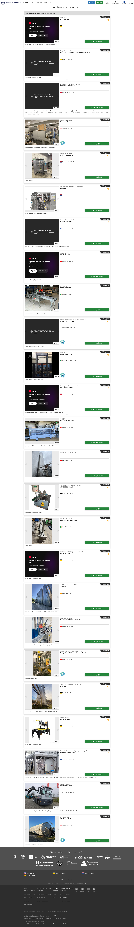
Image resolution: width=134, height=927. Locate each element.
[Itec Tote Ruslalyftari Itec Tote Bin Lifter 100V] (42, 531)
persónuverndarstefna (49, 923)
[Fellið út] (67, 46)
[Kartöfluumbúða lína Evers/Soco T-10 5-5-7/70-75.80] (42, 630)
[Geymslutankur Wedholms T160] (42, 829)
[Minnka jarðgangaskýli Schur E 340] (42, 132)
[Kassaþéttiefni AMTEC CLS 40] (42, 730)
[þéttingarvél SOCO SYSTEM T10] (42, 298)
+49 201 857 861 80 (90, 873)
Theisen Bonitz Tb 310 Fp (68, 883)
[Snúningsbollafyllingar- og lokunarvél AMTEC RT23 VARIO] (42, 497)
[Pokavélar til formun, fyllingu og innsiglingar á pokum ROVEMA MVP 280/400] (42, 763)
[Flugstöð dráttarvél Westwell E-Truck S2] (42, 796)
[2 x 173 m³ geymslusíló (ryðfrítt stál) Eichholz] (42, 697)
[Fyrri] (26, 30)
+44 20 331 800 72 (32, 873)
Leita (92, 2)
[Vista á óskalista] (108, 20)
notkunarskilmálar (60, 923)
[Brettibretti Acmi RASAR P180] (42, 365)
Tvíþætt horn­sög (81, 883)
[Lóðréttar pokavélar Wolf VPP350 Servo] (42, 166)
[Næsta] (57, 30)
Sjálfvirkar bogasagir (53, 883)
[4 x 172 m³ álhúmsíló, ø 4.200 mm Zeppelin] (42, 597)
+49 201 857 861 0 (61, 873)
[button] (131, 2)
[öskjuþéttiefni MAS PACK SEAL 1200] (42, 431)
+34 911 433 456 (31, 876)
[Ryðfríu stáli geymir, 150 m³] (42, 464)
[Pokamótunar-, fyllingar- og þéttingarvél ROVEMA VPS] (42, 199)
